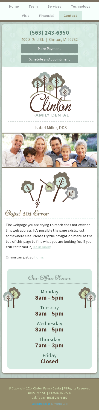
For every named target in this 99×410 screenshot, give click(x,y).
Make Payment (49, 48)
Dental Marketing (41, 403)
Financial (46, 15)
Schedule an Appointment (49, 59)
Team (33, 6)
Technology (80, 6)
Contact (70, 15)
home (39, 257)
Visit (25, 15)
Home (14, 6)
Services (54, 6)
